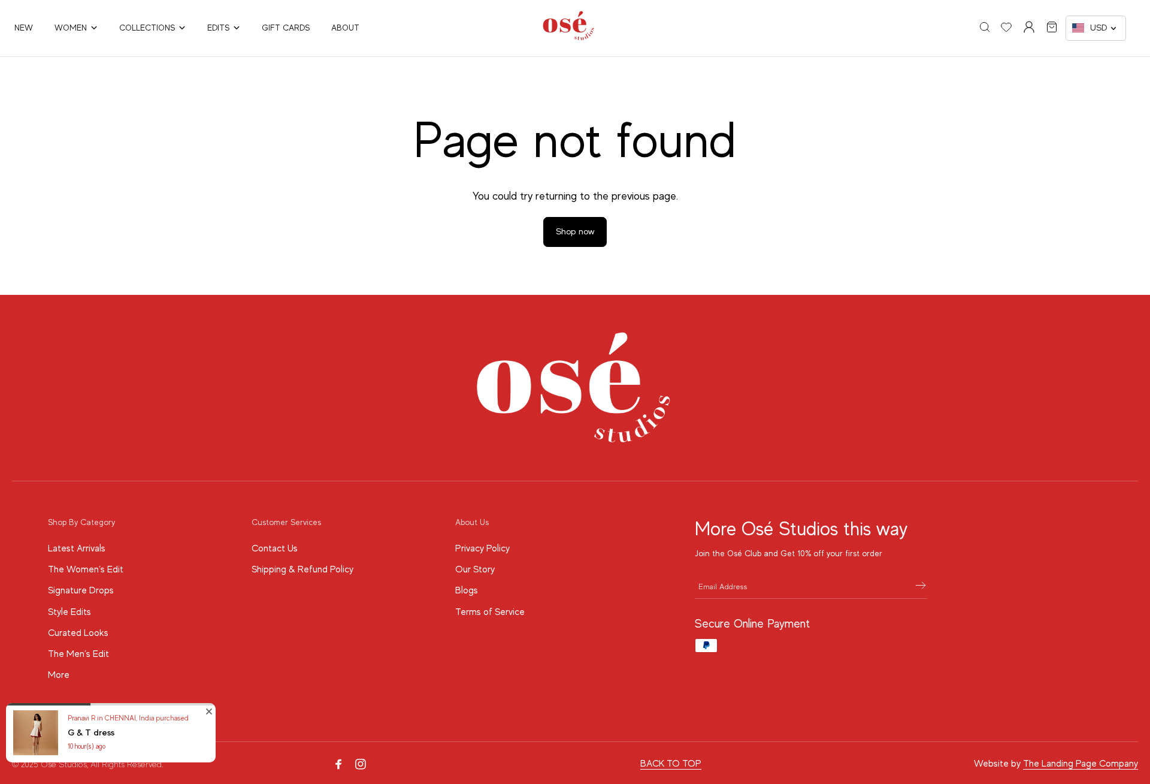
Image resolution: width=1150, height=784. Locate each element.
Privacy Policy (482, 548)
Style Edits (69, 612)
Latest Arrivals (76, 548)
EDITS (218, 27)
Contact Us (275, 548)
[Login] (1029, 27)
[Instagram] (360, 764)
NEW (23, 27)
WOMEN (71, 27)
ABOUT (345, 27)
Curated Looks (78, 633)
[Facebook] (339, 764)
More (58, 675)
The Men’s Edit (78, 654)
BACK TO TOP (670, 763)
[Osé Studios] (569, 38)
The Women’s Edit (85, 569)
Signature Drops (81, 590)
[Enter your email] (920, 586)
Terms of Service (490, 612)
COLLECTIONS (147, 27)
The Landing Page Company (1080, 763)
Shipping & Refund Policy (302, 569)
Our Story (475, 569)
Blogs (466, 590)
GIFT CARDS (286, 27)
